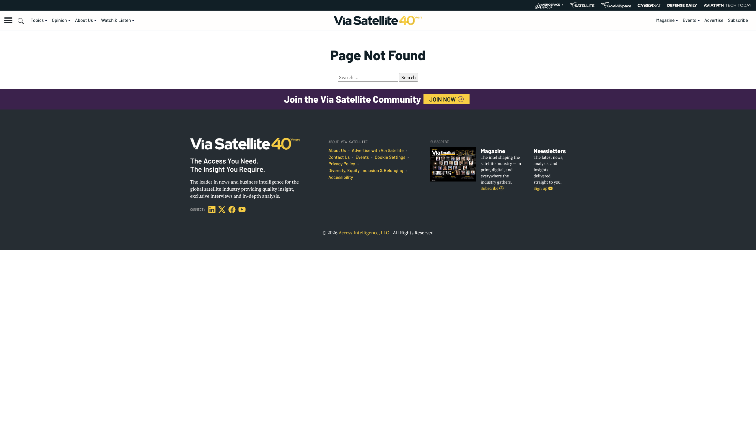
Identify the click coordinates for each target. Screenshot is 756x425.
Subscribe (738, 20)
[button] (8, 20)
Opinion (59, 20)
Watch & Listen (116, 20)
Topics (37, 20)
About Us (84, 20)
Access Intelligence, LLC (363, 232)
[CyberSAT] (649, 5)
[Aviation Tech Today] (728, 5)
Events (689, 20)
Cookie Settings (390, 157)
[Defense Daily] (682, 5)
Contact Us (339, 157)
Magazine (665, 20)
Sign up (541, 188)
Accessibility (340, 177)
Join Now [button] (443, 99)
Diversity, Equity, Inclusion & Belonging (365, 170)
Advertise (714, 20)
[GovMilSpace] (616, 5)
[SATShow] (582, 5)
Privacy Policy (341, 163)
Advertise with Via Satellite (378, 150)
